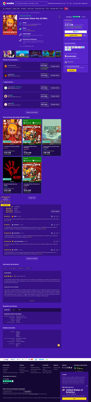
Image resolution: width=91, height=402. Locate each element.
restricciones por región (32, 25)
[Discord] (69, 367)
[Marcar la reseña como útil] (54, 216)
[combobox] (31, 3)
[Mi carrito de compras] (70, 3)
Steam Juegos (25, 12)
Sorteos (44, 369)
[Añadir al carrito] (85, 35)
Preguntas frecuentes (35, 367)
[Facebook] (63, 367)
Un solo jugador (12, 268)
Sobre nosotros (6, 367)
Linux (17, 346)
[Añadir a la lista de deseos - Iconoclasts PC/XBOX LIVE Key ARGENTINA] (39, 121)
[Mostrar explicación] (19, 76)
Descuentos (21, 372)
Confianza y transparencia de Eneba (10, 372)
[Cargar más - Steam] (20, 29)
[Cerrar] (87, 385)
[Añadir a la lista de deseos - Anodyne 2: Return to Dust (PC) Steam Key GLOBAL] (58, 121)
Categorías (12, 12)
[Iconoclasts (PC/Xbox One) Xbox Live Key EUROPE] (32, 168)
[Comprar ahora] (76, 32)
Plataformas (21, 268)
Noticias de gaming (46, 367)
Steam (29, 29)
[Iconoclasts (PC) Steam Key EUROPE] (12, 130)
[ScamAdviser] (70, 56)
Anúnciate (56, 369)
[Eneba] (8, 3)
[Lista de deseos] (67, 3)
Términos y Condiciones (58, 397)
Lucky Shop (10, 87)
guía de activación (31, 30)
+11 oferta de (76, 39)
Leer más (32, 300)
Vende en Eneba (57, 367)
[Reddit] (71, 367)
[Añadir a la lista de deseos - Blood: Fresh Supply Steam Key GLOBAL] (19, 159)
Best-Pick (10, 103)
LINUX (19, 309)
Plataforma (28, 268)
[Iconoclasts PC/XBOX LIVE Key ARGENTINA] (32, 130)
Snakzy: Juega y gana (47, 372)
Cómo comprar (22, 367)
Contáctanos (5, 369)
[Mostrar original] (51, 216)
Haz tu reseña (55, 211)
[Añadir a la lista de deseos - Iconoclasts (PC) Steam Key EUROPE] (19, 121)
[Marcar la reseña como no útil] (57, 216)
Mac (17, 344)
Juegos (18, 12)
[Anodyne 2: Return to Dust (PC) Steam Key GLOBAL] (51, 130)
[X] (65, 367)
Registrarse (84, 3)
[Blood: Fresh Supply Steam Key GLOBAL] (12, 168)
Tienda (7, 12)
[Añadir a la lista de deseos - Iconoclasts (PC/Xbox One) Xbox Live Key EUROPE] (39, 159)
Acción (5, 268)
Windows (18, 343)
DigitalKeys (10, 74)
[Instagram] (67, 367)
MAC (14, 309)
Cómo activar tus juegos (36, 369)
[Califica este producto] (9, 276)
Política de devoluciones (36, 372)
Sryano (9, 95)
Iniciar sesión (78, 3)
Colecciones (22, 369)
